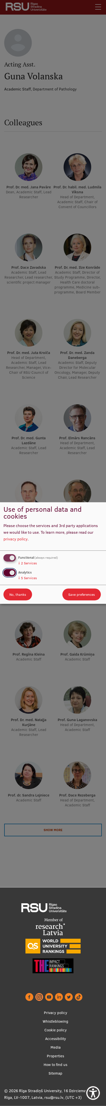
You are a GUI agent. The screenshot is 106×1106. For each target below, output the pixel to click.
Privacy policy (55, 1012)
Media (56, 1047)
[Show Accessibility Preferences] (93, 1093)
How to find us (55, 1064)
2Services (27, 563)
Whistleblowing (55, 1021)
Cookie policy (55, 1030)
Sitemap (55, 1073)
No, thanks (17, 594)
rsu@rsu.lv (53, 1097)
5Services (27, 577)
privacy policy (15, 538)
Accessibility (55, 1038)
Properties (55, 1056)
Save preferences (81, 594)
